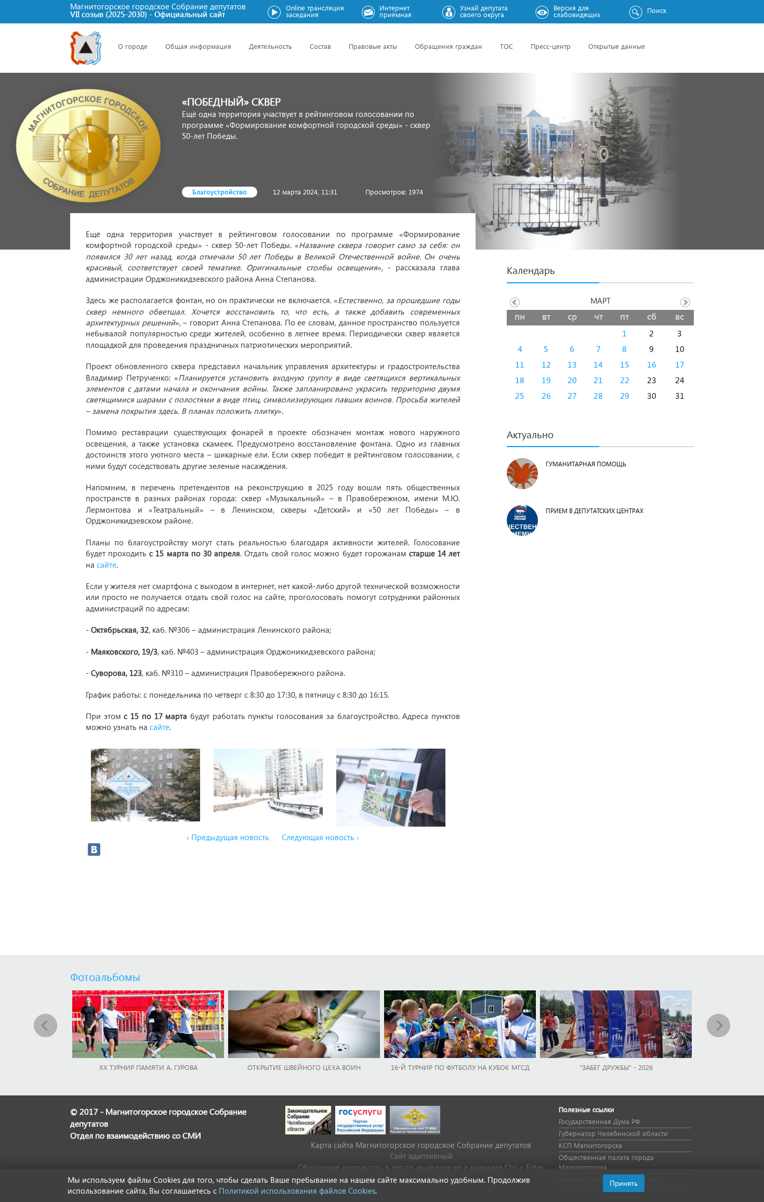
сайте (106, 564)
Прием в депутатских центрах (594, 511)
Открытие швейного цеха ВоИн (304, 1067)
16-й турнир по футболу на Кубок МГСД (460, 1067)
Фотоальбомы (105, 976)
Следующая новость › (320, 837)
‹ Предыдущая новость (228, 837)
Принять (624, 1183)
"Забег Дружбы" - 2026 (616, 1067)
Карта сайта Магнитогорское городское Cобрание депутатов (421, 1145)
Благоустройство (219, 191)
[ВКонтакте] (94, 849)
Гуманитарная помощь (586, 464)
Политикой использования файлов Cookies (297, 1190)
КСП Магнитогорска (590, 1145)
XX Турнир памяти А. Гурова (148, 1067)
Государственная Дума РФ (599, 1121)
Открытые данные (616, 46)
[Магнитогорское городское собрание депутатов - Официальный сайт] (85, 48)
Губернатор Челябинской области (613, 1133)
